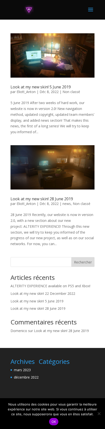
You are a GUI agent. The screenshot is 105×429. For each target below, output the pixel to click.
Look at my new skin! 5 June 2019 (40, 87)
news (67, 203)
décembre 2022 (26, 377)
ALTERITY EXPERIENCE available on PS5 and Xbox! (50, 286)
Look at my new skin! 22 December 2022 (42, 293)
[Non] (98, 413)
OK (54, 422)
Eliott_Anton (26, 91)
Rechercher (83, 262)
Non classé (71, 91)
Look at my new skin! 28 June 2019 (41, 199)
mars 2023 (22, 370)
